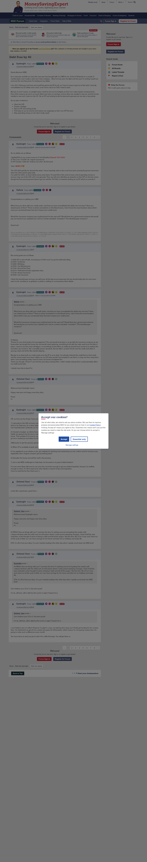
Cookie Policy (95, 425)
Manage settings (72, 445)
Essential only (79, 439)
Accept (64, 439)
